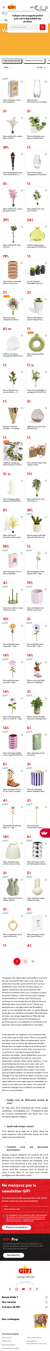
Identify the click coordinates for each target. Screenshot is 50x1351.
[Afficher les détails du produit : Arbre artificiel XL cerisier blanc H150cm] (13, 124)
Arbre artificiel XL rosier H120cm (12, 246)
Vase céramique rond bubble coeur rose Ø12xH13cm (35, 609)
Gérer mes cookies (34, 1338)
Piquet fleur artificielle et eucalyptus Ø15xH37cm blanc (36, 391)
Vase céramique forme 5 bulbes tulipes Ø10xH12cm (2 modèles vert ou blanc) (12, 899)
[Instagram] (16, 1289)
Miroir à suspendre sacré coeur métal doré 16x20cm (12, 936)
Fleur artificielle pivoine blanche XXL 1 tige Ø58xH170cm (35, 573)
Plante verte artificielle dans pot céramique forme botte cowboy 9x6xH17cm (36, 682)
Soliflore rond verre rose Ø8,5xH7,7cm (36, 428)
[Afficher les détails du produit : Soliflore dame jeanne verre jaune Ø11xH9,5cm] (37, 233)
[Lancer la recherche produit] (3, 13)
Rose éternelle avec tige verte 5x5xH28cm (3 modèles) (12, 174)
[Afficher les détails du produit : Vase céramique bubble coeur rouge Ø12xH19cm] (13, 741)
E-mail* (6, 1206)
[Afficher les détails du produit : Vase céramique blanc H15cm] (37, 342)
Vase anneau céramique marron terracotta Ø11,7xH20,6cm (12, 282)
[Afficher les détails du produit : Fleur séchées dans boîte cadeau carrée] (37, 451)
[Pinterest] (30, 1289)
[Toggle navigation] (4, 7)
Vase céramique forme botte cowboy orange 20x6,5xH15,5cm (12, 790)
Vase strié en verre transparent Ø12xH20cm (37, 174)
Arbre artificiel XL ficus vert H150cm (35, 210)
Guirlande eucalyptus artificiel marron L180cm (12, 464)
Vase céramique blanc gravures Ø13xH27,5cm (12, 500)
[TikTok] (36, 1289)
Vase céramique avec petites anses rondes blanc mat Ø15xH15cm (12, 863)
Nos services (9, 1302)
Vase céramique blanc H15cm (35, 355)
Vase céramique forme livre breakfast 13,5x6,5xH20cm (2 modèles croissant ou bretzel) (12, 101)
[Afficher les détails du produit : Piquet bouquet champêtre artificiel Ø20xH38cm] (13, 306)
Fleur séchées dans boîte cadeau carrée (37, 464)
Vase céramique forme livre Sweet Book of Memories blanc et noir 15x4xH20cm (36, 936)
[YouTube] (23, 1289)
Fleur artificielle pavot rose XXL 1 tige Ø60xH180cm (11, 682)
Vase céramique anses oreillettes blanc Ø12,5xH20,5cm (36, 899)
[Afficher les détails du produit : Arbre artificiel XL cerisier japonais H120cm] (13, 197)
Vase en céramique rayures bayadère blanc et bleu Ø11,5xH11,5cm (37, 790)
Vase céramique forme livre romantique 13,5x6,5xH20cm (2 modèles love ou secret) (12, 573)
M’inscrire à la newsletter (16, 1227)
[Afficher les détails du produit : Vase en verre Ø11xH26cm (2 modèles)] (37, 88)
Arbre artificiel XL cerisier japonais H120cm (12, 210)
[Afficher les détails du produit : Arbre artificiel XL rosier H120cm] (13, 233)
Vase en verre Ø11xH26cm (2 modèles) (37, 101)
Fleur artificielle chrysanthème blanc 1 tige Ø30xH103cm (35, 827)
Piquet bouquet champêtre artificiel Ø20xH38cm (10, 319)
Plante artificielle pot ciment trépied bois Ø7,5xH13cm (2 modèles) (37, 319)
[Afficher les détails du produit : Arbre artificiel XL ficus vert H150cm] (37, 197)
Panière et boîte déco (34, 61)
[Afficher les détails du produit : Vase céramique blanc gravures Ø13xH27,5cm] (13, 487)
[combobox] (7, 68)
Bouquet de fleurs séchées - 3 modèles (11, 428)
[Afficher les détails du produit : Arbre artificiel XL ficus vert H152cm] (37, 487)
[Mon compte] (41, 7)
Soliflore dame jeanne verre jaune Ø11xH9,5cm (36, 246)
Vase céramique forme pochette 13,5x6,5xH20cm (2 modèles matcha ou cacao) (36, 754)
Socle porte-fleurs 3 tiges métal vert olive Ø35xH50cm (13, 609)
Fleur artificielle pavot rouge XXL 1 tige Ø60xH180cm (11, 645)
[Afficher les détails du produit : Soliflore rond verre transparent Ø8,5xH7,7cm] (13, 342)
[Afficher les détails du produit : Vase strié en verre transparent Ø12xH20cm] (37, 161)
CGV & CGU (6, 1341)
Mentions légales (8, 1345)
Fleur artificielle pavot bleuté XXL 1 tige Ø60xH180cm (35, 645)
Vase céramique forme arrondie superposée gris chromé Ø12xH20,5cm (36, 863)
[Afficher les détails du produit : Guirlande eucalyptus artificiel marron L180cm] (13, 451)
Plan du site (6, 1338)
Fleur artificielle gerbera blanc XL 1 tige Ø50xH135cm (12, 827)
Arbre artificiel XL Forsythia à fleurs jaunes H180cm (12, 536)
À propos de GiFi (11, 1307)
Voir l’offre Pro (13, 1255)
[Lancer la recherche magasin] (43, 27)
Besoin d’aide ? (10, 1297)
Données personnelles (10, 1348)
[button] (35, 7)
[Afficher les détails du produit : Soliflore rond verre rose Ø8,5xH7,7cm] (37, 415)
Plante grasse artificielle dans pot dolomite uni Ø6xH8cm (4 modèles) (36, 536)
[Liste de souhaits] (21, 82)
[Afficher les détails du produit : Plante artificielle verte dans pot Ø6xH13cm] (37, 124)
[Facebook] (10, 1289)
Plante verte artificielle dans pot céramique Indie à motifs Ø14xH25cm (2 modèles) (37, 718)
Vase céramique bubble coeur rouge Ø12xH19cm (13, 754)
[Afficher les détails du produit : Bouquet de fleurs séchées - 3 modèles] (13, 415)
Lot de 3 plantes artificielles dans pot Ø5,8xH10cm (35, 282)
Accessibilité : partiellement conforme (36, 1342)
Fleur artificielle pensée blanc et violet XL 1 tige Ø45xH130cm (12, 718)
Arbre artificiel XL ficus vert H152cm (35, 500)
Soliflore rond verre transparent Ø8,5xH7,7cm (13, 355)
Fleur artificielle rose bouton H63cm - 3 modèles (10, 391)
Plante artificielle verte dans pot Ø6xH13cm (36, 137)
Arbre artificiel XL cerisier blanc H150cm (12, 137)
